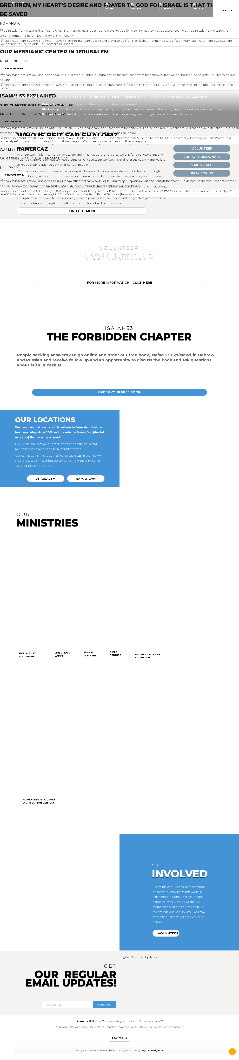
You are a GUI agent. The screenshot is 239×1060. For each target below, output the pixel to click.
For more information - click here (119, 282)
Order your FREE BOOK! (119, 392)
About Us (111, 8)
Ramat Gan (86, 479)
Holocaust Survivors (27, 655)
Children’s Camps (62, 654)
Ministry (136, 8)
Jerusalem (46, 479)
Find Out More (82, 211)
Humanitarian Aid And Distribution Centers (39, 801)
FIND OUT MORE (14, 68)
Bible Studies (115, 654)
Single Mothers (90, 654)
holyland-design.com (152, 1050)
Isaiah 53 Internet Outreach (148, 656)
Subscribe (104, 1004)
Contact (198, 8)
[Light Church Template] (21, 4)
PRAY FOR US (119, 1038)
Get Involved (166, 8)
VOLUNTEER (168, 933)
